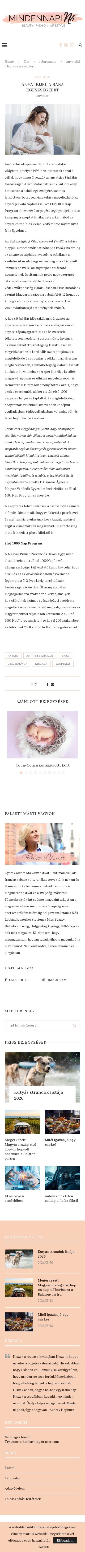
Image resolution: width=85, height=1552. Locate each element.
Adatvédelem (15, 1488)
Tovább (43, 1547)
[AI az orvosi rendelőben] (22, 1178)
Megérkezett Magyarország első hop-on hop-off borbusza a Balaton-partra (21, 1149)
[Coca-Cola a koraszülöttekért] (42, 734)
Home (9, 62)
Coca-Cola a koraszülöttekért (43, 765)
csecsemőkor (17, 663)
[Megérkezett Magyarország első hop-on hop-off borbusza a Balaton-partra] (22, 1122)
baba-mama (47, 62)
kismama (41, 663)
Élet (27, 62)
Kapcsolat (12, 1478)
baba (65, 655)
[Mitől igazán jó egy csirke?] (62, 1122)
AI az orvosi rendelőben (14, 1198)
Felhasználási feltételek (23, 1498)
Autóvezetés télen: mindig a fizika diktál (61, 1198)
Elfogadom (65, 1540)
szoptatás (63, 663)
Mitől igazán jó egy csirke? (60, 1142)
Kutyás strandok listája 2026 (38, 1095)
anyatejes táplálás (40, 655)
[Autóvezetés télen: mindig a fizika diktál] (62, 1178)
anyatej (13, 655)
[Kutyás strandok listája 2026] (42, 1077)
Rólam (9, 1467)
